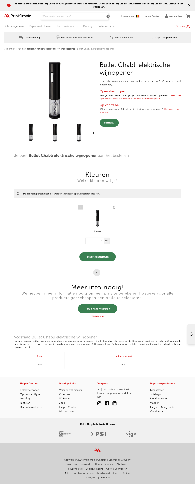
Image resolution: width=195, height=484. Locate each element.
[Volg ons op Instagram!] (99, 403)
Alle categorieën (14, 26)
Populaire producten (162, 383)
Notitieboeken (158, 398)
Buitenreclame (106, 26)
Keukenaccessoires (46, 48)
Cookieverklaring (94, 468)
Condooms (156, 411)
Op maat (181, 26)
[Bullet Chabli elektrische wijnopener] (31, 133)
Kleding (87, 26)
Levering (25, 398)
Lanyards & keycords (162, 407)
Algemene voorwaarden (79, 464)
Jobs (62, 402)
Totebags (155, 394)
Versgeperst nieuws (70, 390)
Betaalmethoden (29, 390)
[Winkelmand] (188, 16)
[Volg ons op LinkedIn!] (114, 403)
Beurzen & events (67, 26)
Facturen (25, 402)
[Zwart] (114, 207)
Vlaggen (154, 402)
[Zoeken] (108, 16)
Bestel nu (109, 122)
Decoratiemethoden (32, 407)
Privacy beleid (75, 468)
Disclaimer (122, 464)
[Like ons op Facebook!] (107, 403)
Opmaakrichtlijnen (30, 394)
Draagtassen (157, 390)
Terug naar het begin (97, 308)
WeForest (64, 398)
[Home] (17, 16)
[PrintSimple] (98, 448)
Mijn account (67, 411)
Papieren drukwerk (40, 26)
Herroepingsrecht (104, 464)
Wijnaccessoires (66, 48)
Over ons (64, 394)
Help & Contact (29, 383)
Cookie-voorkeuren (116, 468)
